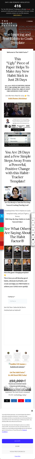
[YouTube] (2, 243)
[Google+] (2, 239)
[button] (32, 411)
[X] (2, 216)
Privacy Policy (17, 456)
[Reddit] (2, 234)
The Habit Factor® (10, 23)
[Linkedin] (2, 220)
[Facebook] (2, 211)
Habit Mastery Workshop (17, 98)
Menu (30, 21)
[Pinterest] (2, 224)
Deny (17, 446)
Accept (17, 441)
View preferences (17, 451)
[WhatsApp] (2, 229)
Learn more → (17, 15)
